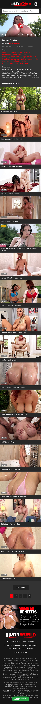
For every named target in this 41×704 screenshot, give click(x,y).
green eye (17, 54)
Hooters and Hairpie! (9, 360)
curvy (19, 52)
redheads (6, 61)
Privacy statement (29, 645)
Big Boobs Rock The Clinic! (11, 305)
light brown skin (29, 57)
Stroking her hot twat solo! (11, 469)
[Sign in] (36, 4)
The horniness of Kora (9, 221)
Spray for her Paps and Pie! (11, 166)
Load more (20, 587)
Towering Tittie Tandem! (10, 194)
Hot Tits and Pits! (7, 442)
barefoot (26, 52)
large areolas (16, 57)
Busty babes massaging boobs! (13, 387)
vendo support (27, 649)
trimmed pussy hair (10, 63)
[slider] (10, 35)
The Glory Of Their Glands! (11, 139)
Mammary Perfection (9, 112)
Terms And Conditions (12, 645)
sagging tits (16, 61)
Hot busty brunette (8, 579)
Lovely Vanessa (14, 43)
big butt (5, 52)
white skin (23, 63)
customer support (26, 641)
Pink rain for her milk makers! (12, 551)
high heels (26, 54)
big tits (13, 52)
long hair (5, 59)
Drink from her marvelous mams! (13, 497)
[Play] (20, 25)
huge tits (5, 57)
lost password (12, 641)
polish (34, 59)
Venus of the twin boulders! (11, 278)
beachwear (6, 54)
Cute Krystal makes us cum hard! (13, 333)
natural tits (15, 59)
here (7, 690)
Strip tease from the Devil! (11, 524)
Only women (26, 59)
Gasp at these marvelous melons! (14, 415)
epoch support (14, 649)
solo (24, 61)
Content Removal (20, 652)
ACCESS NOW (20, 699)
